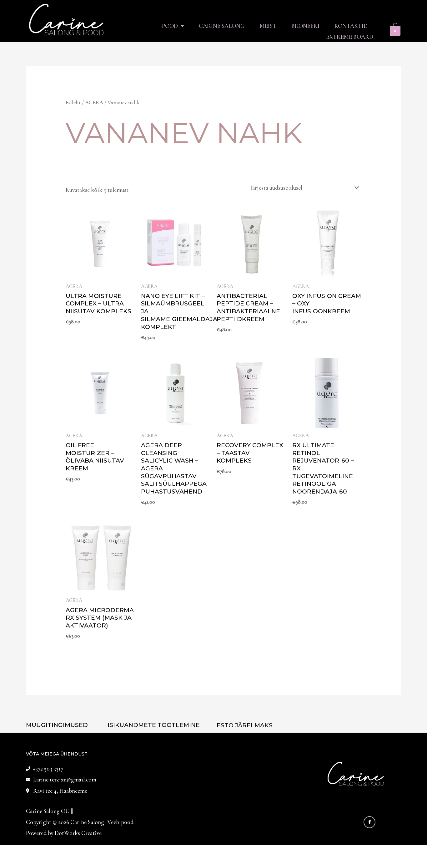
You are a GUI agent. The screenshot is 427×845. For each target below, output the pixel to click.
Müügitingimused (57, 725)
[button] (172, 25)
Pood (170, 25)
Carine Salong (222, 25)
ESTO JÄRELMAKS (245, 725)
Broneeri (305, 25)
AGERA (94, 102)
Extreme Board (349, 36)
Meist (268, 25)
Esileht (73, 102)
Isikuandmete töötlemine (154, 725)
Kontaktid (351, 25)
